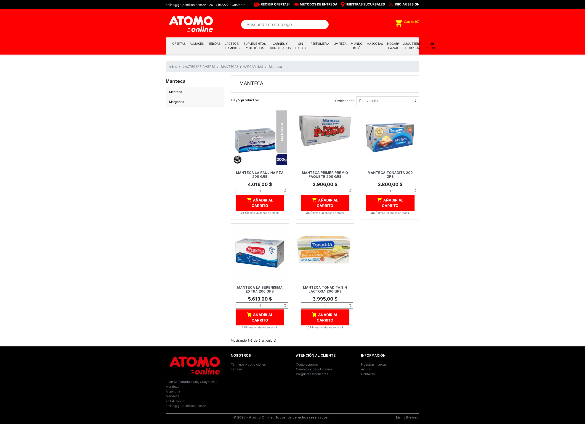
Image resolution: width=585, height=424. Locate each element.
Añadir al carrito (260, 202)
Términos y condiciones (248, 364)
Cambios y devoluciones (314, 369)
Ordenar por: (344, 101)
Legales (236, 369)
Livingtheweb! (407, 417)
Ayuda (365, 369)
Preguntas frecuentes (312, 374)
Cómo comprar (307, 364)
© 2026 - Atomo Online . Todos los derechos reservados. (281, 417)
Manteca (175, 92)
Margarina (176, 102)
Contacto (238, 5)
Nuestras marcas (373, 364)
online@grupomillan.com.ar (186, 406)
